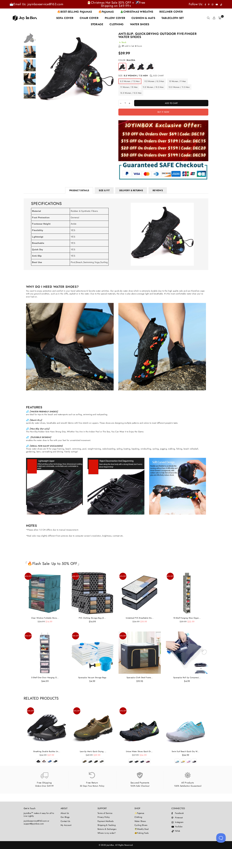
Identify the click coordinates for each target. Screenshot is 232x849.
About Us (65, 813)
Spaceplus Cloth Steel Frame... (140, 677)
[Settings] (214, 18)
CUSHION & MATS (143, 18)
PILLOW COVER (115, 18)
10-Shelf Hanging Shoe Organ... (187, 618)
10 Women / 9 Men (177, 81)
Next (111, 70)
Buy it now (163, 111)
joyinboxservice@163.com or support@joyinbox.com (36, 822)
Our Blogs (65, 817)
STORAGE (97, 24)
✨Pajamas (139, 813)
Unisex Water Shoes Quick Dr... (139, 751)
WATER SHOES (139, 24)
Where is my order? (107, 833)
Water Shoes (140, 821)
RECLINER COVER (171, 12)
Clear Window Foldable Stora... (45, 618)
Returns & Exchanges (107, 829)
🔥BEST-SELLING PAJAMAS (74, 12)
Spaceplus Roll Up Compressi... (187, 677)
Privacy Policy (104, 817)
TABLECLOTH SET (172, 18)
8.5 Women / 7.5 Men (130, 81)
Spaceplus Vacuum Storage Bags (92, 677)
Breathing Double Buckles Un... (46, 751)
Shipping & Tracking (107, 825)
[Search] (208, 18)
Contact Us (65, 821)
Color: (126, 60)
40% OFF (28, 576)
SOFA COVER (65, 18)
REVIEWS (158, 190)
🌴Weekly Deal (141, 829)
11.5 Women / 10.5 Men (153, 87)
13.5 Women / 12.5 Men (130, 93)
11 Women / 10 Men (128, 87)
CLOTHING (117, 24)
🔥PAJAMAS (106, 12)
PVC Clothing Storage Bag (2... (92, 618)
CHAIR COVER (89, 18)
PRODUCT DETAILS (79, 190)
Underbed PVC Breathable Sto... (140, 618)
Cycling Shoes (140, 825)
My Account (66, 825)
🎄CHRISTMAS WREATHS (136, 12)
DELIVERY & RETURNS (131, 190)
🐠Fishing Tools (141, 833)
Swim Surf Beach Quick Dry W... (185, 751)
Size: (141, 75)
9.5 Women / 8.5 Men (154, 81)
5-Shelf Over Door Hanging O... (45, 677)
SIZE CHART (158, 75)
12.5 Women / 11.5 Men (179, 87)
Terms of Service (105, 813)
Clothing (138, 817)
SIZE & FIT (104, 190)
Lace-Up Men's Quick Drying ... (93, 751)
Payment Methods (105, 821)
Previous (40, 70)
